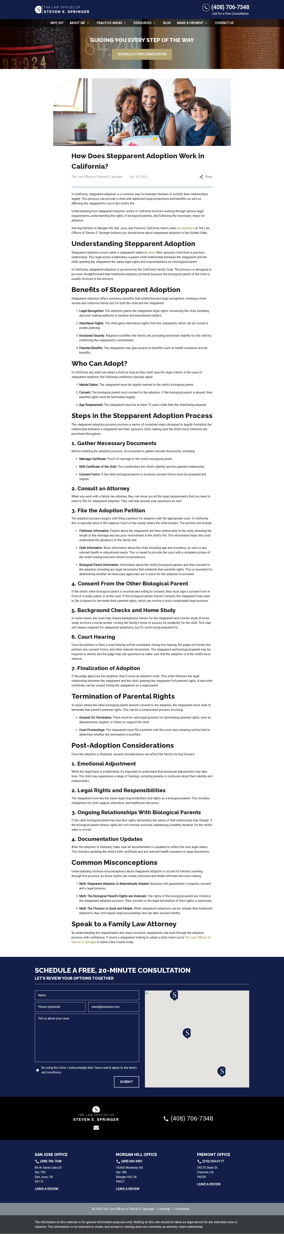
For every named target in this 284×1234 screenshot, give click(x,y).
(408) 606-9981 (132, 1161)
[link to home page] (62, 9)
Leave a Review (46, 1189)
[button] (187, 1033)
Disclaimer (182, 1209)
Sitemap (164, 1209)
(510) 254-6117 (213, 1161)
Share (209, 177)
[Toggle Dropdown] (89, 23)
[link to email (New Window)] (96, 1128)
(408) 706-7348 (50, 1161)
